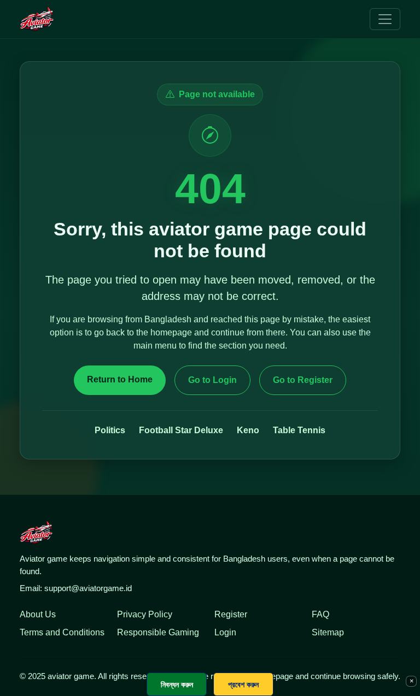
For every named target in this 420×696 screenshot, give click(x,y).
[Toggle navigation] (385, 19)
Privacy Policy (144, 614)
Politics (110, 430)
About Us (38, 614)
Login (225, 632)
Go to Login (212, 380)
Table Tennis (299, 430)
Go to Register (302, 380)
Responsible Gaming (158, 632)
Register (230, 614)
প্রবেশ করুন (243, 684)
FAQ (320, 614)
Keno (248, 430)
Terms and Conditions (62, 632)
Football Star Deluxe (181, 430)
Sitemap (328, 632)
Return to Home (120, 379)
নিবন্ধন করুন (177, 684)
